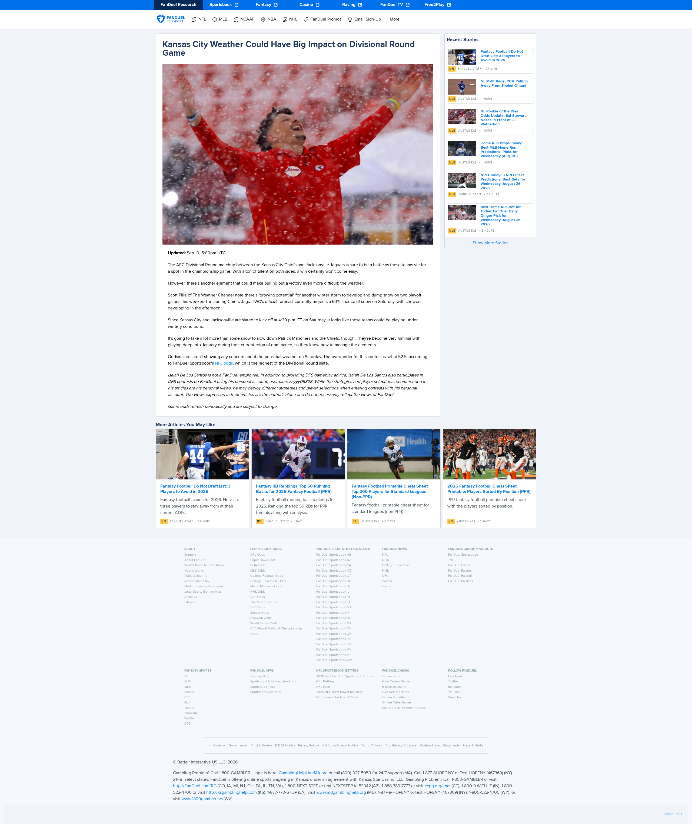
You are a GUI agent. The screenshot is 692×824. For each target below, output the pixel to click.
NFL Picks (323, 687)
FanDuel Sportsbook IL (332, 591)
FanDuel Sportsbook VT (333, 655)
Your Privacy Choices (400, 745)
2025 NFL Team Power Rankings (339, 692)
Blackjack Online (394, 687)
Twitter (453, 681)
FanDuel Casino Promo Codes (404, 708)
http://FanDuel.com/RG (195, 786)
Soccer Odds (259, 613)
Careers (218, 745)
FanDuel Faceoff (460, 576)
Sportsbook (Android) (265, 692)
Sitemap (190, 602)
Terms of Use (371, 745)
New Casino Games (396, 681)
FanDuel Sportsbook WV (334, 660)
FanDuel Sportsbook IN (333, 597)
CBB (187, 723)
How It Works (194, 570)
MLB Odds (257, 570)
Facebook (455, 676)
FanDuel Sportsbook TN (333, 644)
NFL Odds (257, 554)
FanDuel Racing (459, 570)
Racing (348, 5)
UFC (385, 576)
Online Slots (391, 676)
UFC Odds (257, 607)
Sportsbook (220, 5)
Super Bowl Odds (263, 560)
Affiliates (190, 597)
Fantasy (263, 5)
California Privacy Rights (339, 745)
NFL (452, 69)
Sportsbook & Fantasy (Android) (273, 681)
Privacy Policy (308, 745)
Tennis (189, 708)
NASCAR (190, 713)
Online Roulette (393, 697)
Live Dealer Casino (395, 692)
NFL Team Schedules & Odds (337, 697)
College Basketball (396, 565)
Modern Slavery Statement (203, 586)
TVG (451, 560)
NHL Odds (257, 591)
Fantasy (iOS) (259, 676)
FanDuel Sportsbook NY (333, 628)
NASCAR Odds (261, 618)
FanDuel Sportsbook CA (333, 565)
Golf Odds (257, 597)
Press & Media (473, 745)
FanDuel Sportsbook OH (334, 634)
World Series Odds (264, 623)
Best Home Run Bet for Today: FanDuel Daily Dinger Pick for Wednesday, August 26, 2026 (501, 215)
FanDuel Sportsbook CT (333, 576)
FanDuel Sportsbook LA (333, 602)
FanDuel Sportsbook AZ (333, 560)
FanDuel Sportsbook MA (334, 607)
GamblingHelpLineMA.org (304, 773)
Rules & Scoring (195, 576)
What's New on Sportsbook (204, 565)
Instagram (455, 687)
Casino (306, 5)
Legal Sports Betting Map (202, 591)
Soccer (387, 581)
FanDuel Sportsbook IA (333, 586)
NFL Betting (325, 681)
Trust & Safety (261, 745)
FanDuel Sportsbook (463, 554)
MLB (452, 99)
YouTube (454, 692)
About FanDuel (195, 560)
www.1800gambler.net (203, 799)
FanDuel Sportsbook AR (333, 554)
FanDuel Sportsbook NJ (333, 623)
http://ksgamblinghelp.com (231, 792)
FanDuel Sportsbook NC (333, 618)
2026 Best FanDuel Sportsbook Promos (345, 676)
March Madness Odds (266, 586)
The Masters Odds (263, 602)
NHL (385, 570)
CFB (187, 697)
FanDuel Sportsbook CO (333, 570)
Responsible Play (196, 581)
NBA (385, 560)
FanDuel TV (391, 5)
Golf (187, 702)
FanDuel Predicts (460, 581)
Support (190, 554)
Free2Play (434, 5)
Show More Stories (490, 243)
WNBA (189, 718)
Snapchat (455, 697)
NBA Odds (258, 565)
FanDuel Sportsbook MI (333, 613)
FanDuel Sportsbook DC (333, 581)
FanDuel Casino (459, 565)
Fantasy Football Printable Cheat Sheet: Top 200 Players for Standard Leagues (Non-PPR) (390, 491)
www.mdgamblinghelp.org (341, 792)
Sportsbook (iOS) (262, 687)
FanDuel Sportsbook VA (333, 649)
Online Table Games (397, 702)
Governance (238, 745)
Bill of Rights (284, 745)
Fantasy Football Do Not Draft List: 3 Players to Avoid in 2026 (502, 56)
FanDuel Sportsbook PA (333, 639)
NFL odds (224, 363)
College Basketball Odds (268, 581)
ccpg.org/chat (438, 786)
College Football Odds (266, 576)
